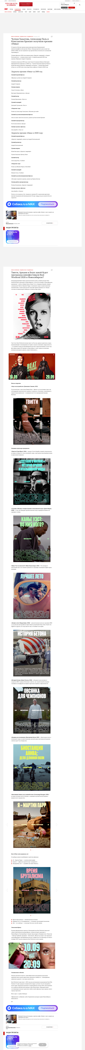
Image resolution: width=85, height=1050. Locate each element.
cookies (30, 1045)
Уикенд (43, 11)
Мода (23, 9)
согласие (25, 1044)
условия (18, 1044)
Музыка (15, 11)
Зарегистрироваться (12, 0)
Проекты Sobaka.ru (75, 0)
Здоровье (49, 9)
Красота (29, 9)
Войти (6, 0)
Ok (42, 1044)
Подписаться (23, 36)
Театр (26, 11)
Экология (43, 9)
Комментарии (49, 223)
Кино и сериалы (8, 11)
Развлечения (18, 9)
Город (11, 9)
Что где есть (36, 9)
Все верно (71, 7)
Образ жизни (57, 9)
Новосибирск (67, 0)
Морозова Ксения (9, 223)
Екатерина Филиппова (11, 1027)
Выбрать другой (64, 7)
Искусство (20, 11)
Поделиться (30, 36)
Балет (30, 11)
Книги (34, 11)
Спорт (38, 11)
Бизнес (48, 11)
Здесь (37, 196)
